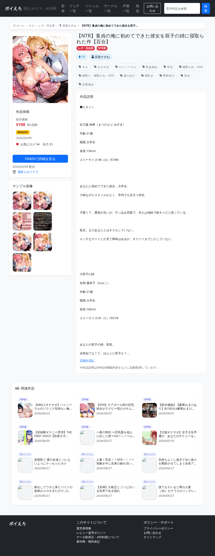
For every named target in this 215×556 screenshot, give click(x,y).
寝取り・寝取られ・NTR (98, 75)
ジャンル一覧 (92, 8)
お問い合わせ (152, 8)
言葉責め (88, 84)
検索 (137, 8)
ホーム (20, 25)
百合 (187, 75)
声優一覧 (126, 8)
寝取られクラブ (28, 172)
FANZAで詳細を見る (40, 158)
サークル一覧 (110, 8)
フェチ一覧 (74, 8)
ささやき (103, 67)
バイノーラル (127, 67)
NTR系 (102, 48)
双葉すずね (69, 25)
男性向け (169, 75)
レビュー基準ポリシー (91, 533)
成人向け (129, 75)
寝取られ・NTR (192, 67)
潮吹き (149, 75)
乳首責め (151, 67)
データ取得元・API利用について (97, 537)
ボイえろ (17, 523)
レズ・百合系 (46, 25)
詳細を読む (87, 360)
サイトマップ (152, 537)
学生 (170, 67)
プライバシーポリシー (158, 528)
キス (31, 25)
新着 (63, 8)
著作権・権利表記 (88, 541)
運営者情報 (83, 528)
